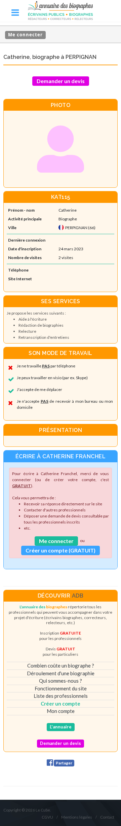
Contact (107, 817)
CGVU (47, 817)
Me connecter (25, 35)
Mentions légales (76, 817)
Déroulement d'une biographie (60, 673)
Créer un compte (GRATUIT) (60, 550)
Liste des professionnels (61, 696)
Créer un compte (60, 704)
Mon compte (61, 711)
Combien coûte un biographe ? (60, 665)
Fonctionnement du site (61, 688)
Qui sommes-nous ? (60, 681)
